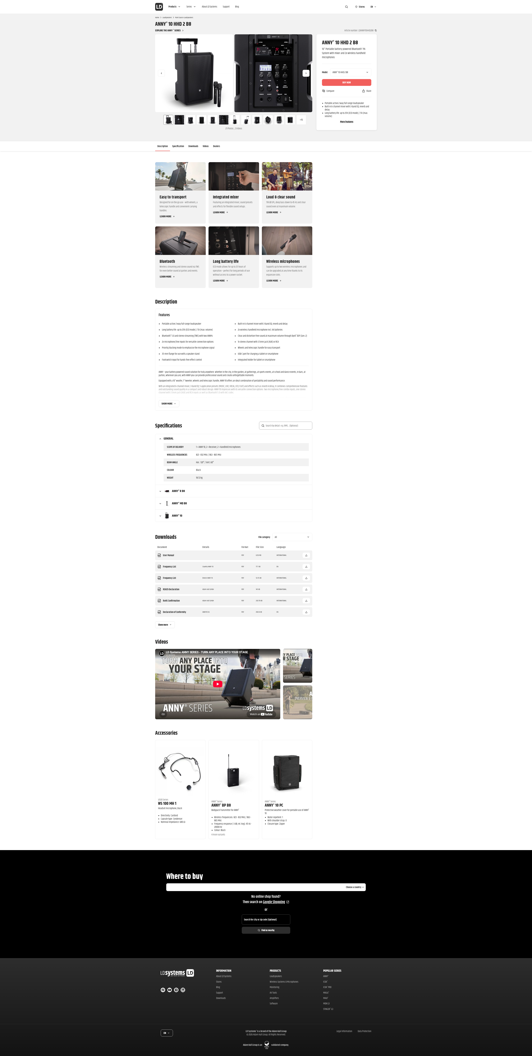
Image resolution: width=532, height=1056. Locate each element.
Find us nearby (267, 930)
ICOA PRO (327, 987)
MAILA (326, 992)
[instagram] (176, 990)
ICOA (325, 981)
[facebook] (163, 990)
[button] (174, 7)
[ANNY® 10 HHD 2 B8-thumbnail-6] (224, 120)
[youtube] (169, 990)
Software (274, 1003)
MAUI (325, 998)
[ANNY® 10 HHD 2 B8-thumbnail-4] (201, 120)
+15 (301, 119)
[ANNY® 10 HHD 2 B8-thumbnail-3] (190, 120)
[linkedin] (183, 990)
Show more (167, 403)
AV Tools (273, 992)
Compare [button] (330, 90)
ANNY (325, 976)
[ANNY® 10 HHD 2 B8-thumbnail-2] (179, 120)
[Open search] (346, 7)
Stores (219, 981)
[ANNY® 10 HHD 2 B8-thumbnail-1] (167, 120)
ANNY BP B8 (221, 805)
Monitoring (274, 987)
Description (162, 146)
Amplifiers (274, 998)
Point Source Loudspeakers (184, 17)
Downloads (193, 146)
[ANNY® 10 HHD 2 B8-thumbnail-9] (257, 120)
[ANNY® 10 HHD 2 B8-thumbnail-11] (279, 120)
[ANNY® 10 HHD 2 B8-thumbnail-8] (246, 120)
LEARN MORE (165, 216)
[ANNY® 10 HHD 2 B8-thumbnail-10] (268, 120)
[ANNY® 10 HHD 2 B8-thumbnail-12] (290, 120)
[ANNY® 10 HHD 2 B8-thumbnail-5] (213, 120)
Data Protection (364, 1031)
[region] (233, 73)
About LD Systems (224, 976)
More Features (346, 121)
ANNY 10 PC (274, 805)
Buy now (346, 82)
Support (219, 992)
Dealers (216, 146)
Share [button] (368, 90)
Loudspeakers (167, 17)
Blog (218, 987)
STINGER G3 (328, 1009)
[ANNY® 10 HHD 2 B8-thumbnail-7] (235, 120)
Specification (178, 146)
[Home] (159, 7)
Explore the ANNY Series (168, 30)
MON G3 (326, 1003)
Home (157, 17)
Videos (206, 146)
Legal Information (344, 1031)
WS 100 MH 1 (167, 803)
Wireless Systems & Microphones (284, 981)
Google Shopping (274, 902)
